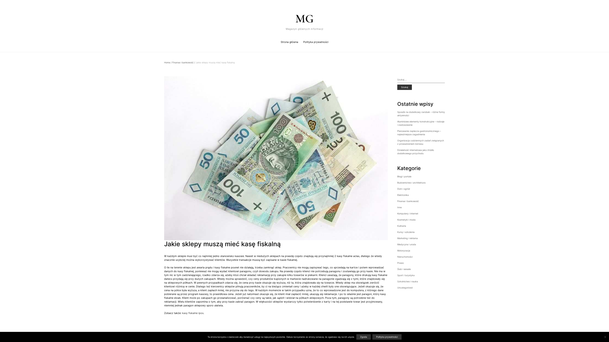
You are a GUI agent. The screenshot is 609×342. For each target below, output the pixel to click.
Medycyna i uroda (406, 244)
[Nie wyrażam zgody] (605, 337)
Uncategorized (405, 287)
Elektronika (403, 195)
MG (304, 19)
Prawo (400, 263)
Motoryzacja (403, 250)
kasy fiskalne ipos (192, 313)
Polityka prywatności (315, 42)
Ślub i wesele (404, 269)
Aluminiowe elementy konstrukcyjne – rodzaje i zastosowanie (420, 123)
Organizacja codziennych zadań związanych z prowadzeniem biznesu (420, 142)
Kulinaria (401, 226)
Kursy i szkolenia (406, 232)
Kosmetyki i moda (406, 219)
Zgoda (363, 337)
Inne (399, 207)
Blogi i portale (404, 176)
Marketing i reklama (407, 238)
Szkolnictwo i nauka (407, 281)
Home (168, 62)
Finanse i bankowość (183, 62)
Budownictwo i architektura (411, 182)
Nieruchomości (405, 256)
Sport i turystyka (406, 275)
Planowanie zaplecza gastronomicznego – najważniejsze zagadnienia (419, 133)
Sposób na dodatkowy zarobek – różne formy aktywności (421, 114)
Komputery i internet (407, 213)
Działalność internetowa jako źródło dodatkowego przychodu (415, 152)
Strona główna (289, 42)
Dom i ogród (403, 188)
